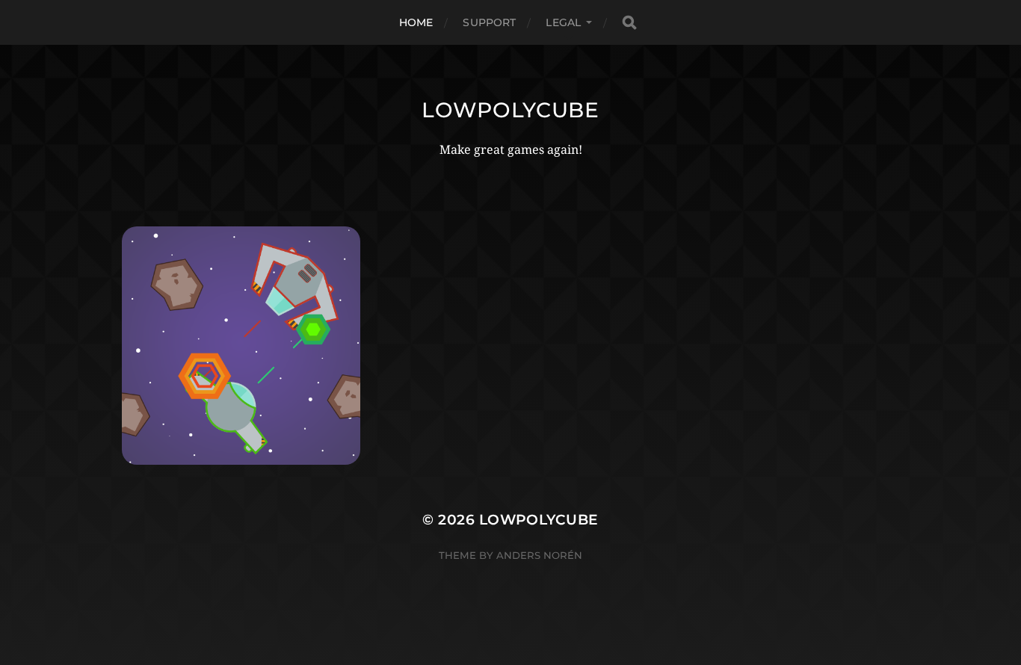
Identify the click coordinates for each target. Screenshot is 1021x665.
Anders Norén (539, 555)
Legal (563, 22)
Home (416, 22)
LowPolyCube (510, 110)
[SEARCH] (629, 23)
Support (489, 22)
